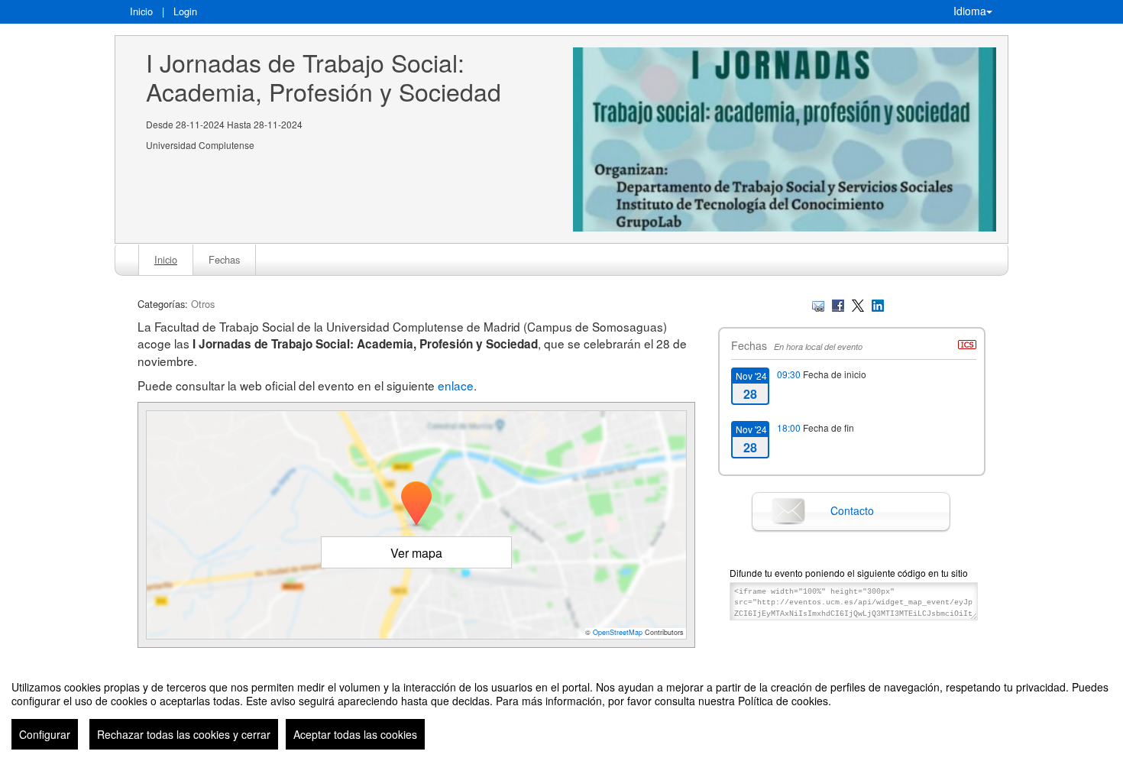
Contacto (852, 510)
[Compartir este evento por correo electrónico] (818, 303)
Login (185, 11)
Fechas (224, 259)
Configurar (44, 734)
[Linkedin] (878, 303)
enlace (456, 385)
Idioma (969, 10)
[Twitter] (858, 303)
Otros (203, 303)
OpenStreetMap (617, 632)
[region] (561, 709)
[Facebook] (838, 303)
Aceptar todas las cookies (355, 734)
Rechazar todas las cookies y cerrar (183, 734)
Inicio (141, 11)
